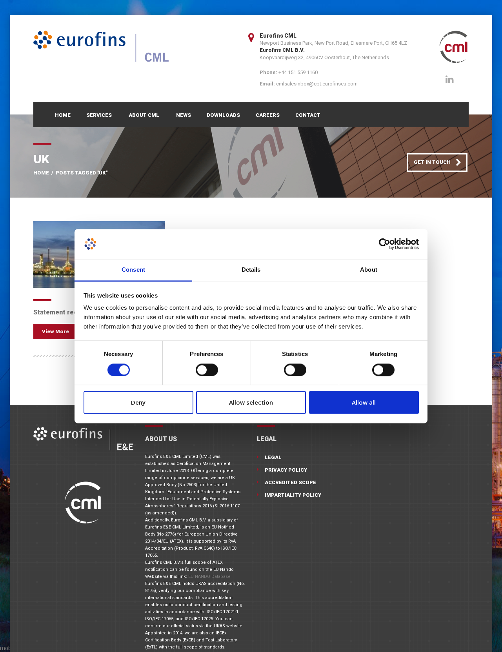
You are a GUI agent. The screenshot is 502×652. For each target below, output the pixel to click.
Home (63, 115)
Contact (307, 115)
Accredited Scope (290, 482)
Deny (138, 403)
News (183, 115)
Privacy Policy (286, 470)
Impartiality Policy (293, 495)
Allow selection (251, 403)
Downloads (223, 115)
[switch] (207, 369)
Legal (273, 457)
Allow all (364, 403)
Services (99, 115)
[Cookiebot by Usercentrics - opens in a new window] (384, 244)
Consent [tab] (133, 270)
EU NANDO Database (209, 576)
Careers (268, 115)
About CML (144, 115)
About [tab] (368, 270)
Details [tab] (251, 270)
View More (55, 331)
